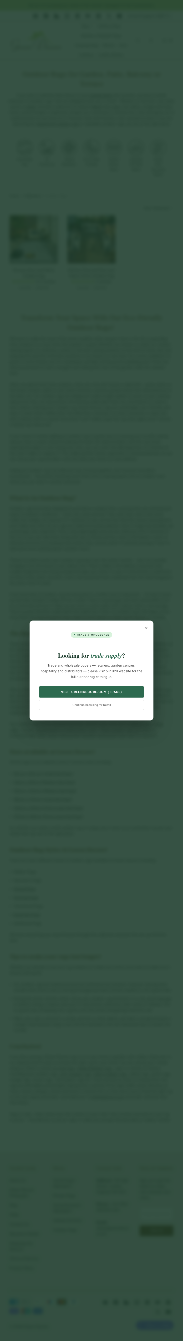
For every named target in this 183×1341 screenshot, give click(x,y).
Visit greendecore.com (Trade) (91, 692)
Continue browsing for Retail (91, 705)
